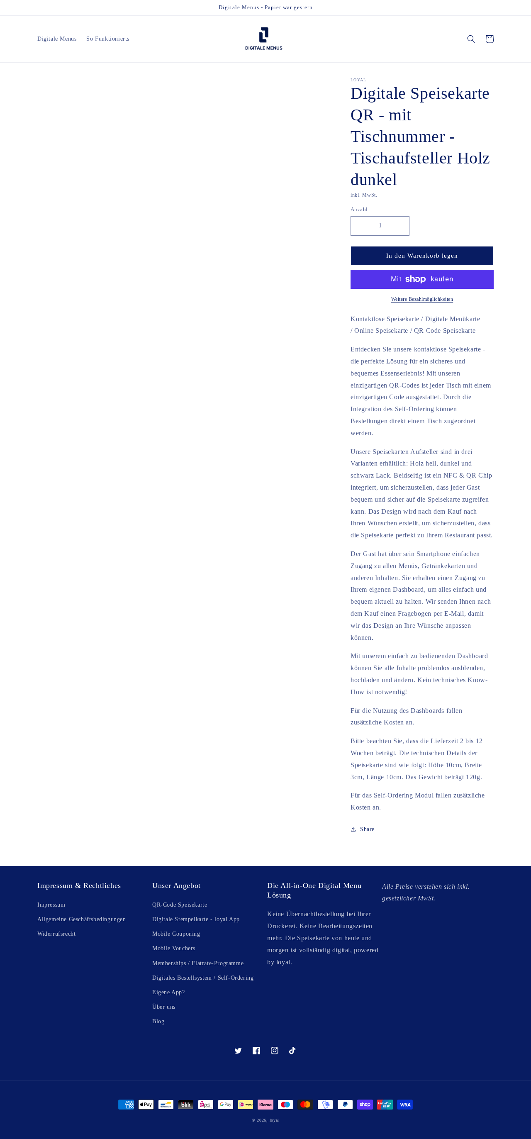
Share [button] (367, 829)
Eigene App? (168, 992)
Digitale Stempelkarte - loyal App (196, 919)
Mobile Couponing (176, 934)
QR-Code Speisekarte (179, 905)
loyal (275, 1120)
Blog (158, 1021)
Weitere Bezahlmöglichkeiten (422, 299)
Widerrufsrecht (56, 934)
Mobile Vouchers (173, 948)
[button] (471, 39)
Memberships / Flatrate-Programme (198, 963)
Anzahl (359, 209)
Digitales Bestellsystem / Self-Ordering (202, 978)
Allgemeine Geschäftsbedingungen (81, 919)
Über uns (163, 1007)
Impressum (51, 905)
